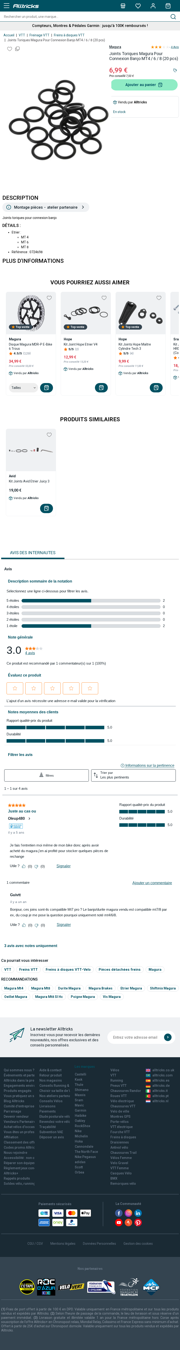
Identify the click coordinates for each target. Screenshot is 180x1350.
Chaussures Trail (123, 1152)
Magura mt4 (13, 988)
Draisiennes (119, 1142)
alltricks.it (160, 1091)
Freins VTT (28, 969)
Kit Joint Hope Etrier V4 (81, 344)
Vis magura (112, 997)
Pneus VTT (118, 1085)
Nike (78, 1131)
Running (116, 1080)
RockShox (82, 1126)
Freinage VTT (39, 35)
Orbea (79, 1172)
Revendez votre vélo (55, 1122)
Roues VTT (118, 1096)
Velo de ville (119, 1111)
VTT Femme (119, 1168)
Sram (79, 1100)
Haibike (80, 1115)
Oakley (80, 1121)
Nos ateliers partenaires (58, 1096)
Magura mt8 (40, 988)
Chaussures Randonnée (128, 1091)
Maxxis (80, 1095)
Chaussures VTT (122, 1106)
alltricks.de (161, 1085)
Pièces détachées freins (120, 969)
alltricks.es (160, 1080)
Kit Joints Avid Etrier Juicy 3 (29, 481)
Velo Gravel (119, 1163)
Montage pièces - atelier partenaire (46, 207)
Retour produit (50, 1075)
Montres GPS (120, 1116)
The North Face (86, 1152)
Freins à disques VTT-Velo (68, 969)
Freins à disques (123, 1137)
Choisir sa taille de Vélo (57, 1091)
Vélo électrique (122, 1101)
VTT (22, 35)
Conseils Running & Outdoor (61, 1085)
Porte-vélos (119, 1122)
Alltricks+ (11, 1173)
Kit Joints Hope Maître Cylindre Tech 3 (135, 346)
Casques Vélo (121, 1173)
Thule (79, 1085)
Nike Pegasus (85, 1157)
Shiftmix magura (163, 988)
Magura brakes (100, 988)
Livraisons (47, 1106)
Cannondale (84, 1146)
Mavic (79, 1105)
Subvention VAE (51, 1132)
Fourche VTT (120, 1132)
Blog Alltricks (14, 1101)
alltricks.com (162, 1075)
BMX (113, 1178)
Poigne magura (83, 997)
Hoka (79, 1141)
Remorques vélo (123, 1183)
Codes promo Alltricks (21, 1147)
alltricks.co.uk (163, 1070)
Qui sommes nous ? (19, 1070)
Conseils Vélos (51, 1101)
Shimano (82, 1090)
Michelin (81, 1136)
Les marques (85, 1066)
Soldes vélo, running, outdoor (26, 1183)
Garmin (80, 1110)
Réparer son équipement (23, 1163)
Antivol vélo (119, 1147)
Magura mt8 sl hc (49, 997)
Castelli (80, 1074)
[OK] (168, 1037)
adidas (80, 1162)
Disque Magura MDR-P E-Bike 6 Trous (30, 346)
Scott (79, 1167)
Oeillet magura (15, 997)
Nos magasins (50, 1080)
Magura (115, 47)
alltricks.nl (160, 1101)
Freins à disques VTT (69, 35)
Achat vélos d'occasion (22, 1127)
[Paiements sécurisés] (64, 1217)
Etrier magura (131, 988)
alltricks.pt (160, 1096)
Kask (78, 1079)
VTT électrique (121, 1127)
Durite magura (69, 988)
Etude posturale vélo (55, 1116)
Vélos (114, 1070)
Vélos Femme (121, 1158)
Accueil (9, 35)
